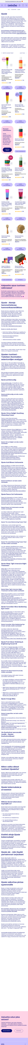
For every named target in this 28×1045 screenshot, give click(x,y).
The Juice (21, 530)
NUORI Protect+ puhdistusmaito (9, 456)
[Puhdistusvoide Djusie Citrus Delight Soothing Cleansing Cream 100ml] (7, 195)
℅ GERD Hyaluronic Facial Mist (13, 518)
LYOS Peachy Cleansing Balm (8, 409)
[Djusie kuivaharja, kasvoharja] (7, 229)
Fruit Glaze (14, 651)
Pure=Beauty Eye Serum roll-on (9, 631)
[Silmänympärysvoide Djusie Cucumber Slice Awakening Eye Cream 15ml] (7, 63)
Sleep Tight (4, 568)
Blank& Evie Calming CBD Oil (10, 695)
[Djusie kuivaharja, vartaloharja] (21, 229)
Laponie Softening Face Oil (12, 688)
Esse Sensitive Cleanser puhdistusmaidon (12, 452)
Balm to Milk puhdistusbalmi (14, 402)
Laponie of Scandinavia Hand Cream (10, 726)
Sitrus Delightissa (16, 429)
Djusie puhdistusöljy (6, 383)
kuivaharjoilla (8, 746)
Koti (9, 9)
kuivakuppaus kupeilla (19, 746)
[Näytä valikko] (2, 5)
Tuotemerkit (13, 9)
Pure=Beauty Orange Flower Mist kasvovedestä (13, 491)
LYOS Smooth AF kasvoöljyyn (10, 682)
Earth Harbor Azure (12, 600)
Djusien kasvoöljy (13, 647)
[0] (23, 5)
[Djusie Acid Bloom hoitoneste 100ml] (21, 132)
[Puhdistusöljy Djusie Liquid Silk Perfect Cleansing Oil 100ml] (21, 63)
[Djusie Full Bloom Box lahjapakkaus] (7, 259)
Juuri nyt (14, 874)
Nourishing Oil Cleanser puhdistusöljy (10, 407)
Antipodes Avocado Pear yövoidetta (10, 597)
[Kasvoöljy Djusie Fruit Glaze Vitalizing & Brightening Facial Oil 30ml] (7, 161)
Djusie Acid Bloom (5, 465)
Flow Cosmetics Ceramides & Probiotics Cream (13, 559)
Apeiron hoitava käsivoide (7, 729)
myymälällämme (9, 295)
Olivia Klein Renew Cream (15, 553)
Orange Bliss (12, 707)
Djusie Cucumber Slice (7, 612)
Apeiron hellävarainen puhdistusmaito (10, 459)
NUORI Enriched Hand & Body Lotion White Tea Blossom (13, 721)
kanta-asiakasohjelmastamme (9, 859)
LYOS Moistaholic (5, 514)
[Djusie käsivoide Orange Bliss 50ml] (21, 98)
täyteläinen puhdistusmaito (8, 419)
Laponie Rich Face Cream (11, 548)
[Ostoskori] (26, 5)
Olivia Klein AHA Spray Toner (18, 486)
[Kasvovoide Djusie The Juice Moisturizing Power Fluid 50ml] (7, 98)
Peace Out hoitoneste (7, 497)
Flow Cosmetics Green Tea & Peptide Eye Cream (13, 638)
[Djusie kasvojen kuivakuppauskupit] (21, 259)
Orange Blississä (12, 703)
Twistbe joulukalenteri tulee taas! (13, 1)
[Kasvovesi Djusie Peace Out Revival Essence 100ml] (21, 161)
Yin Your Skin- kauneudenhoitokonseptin (11, 326)
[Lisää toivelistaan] (11, 65)
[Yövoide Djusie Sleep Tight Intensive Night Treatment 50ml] (21, 195)
